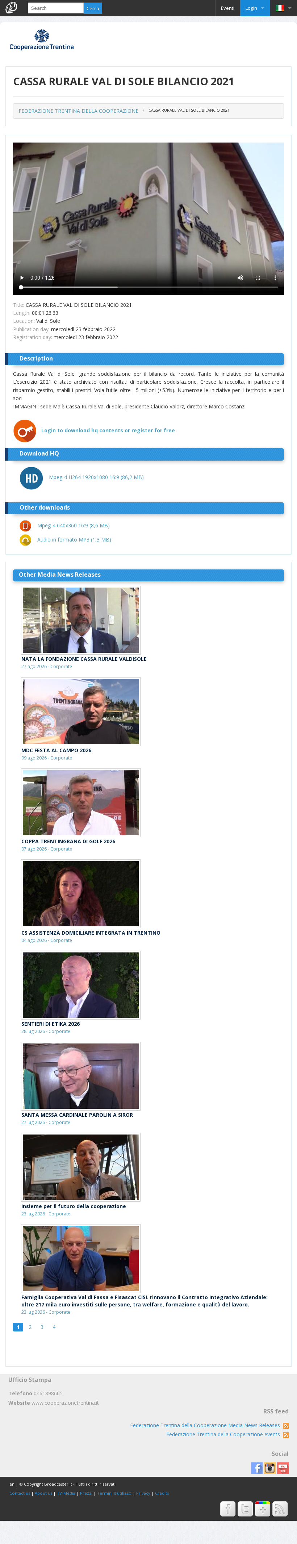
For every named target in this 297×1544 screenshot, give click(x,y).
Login (251, 8)
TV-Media (66, 1493)
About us (43, 1493)
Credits (162, 1493)
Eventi (227, 8)
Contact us (19, 1493)
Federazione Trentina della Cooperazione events (224, 1434)
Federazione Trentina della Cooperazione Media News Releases (206, 1425)
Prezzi (86, 1493)
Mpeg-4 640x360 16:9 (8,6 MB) (73, 525)
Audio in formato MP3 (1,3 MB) (74, 539)
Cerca (93, 8)
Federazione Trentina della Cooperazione (78, 110)
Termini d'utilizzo (114, 1493)
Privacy (143, 1493)
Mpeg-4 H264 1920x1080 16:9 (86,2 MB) (96, 477)
